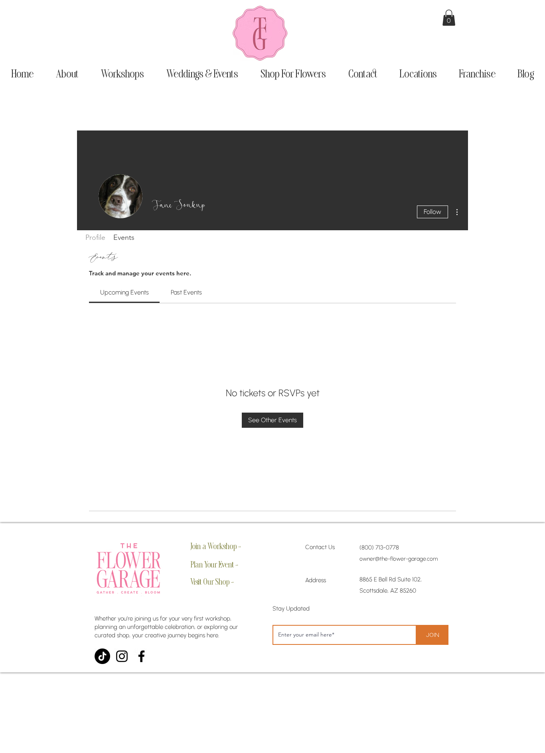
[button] (449, 18)
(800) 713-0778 (379, 547)
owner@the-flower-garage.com (398, 558)
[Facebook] (141, 656)
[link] (124, 292)
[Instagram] (122, 656)
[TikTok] (102, 656)
